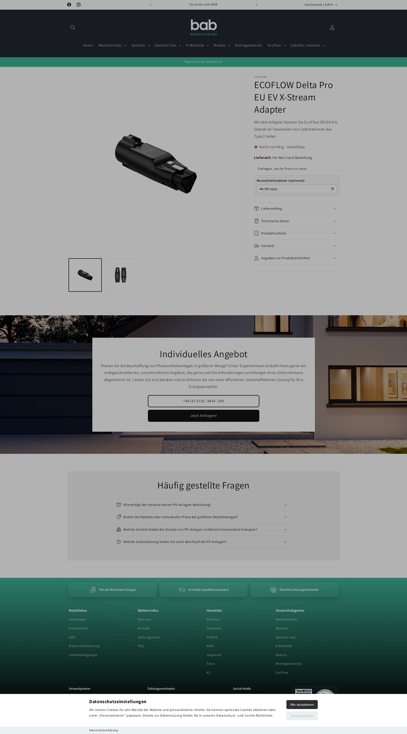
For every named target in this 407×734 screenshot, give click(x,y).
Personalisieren (302, 716)
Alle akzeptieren (302, 704)
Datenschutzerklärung (103, 730)
